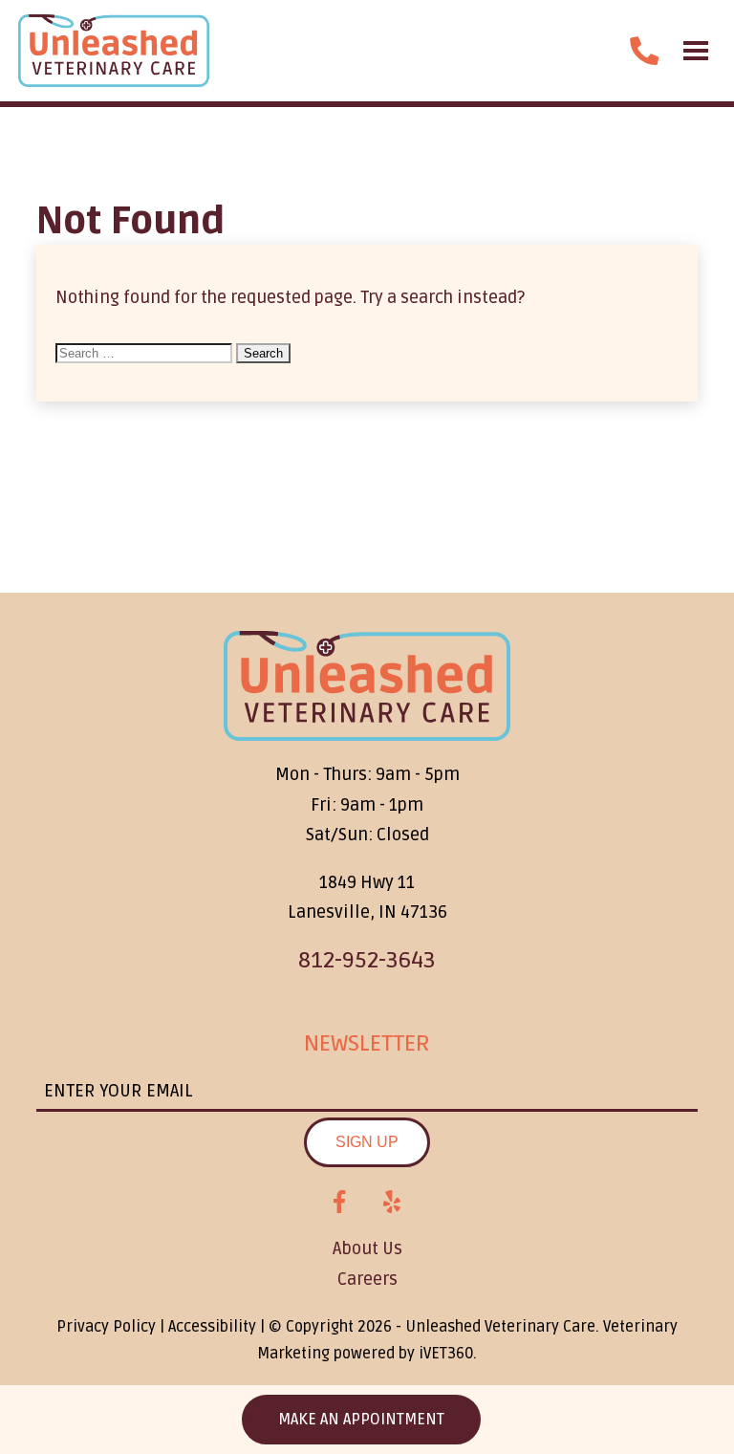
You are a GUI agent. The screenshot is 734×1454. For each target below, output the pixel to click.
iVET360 (446, 1353)
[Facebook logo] (339, 1202)
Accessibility (212, 1326)
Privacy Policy (106, 1326)
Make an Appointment (361, 1419)
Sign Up (367, 1142)
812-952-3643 (367, 960)
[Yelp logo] (391, 1202)
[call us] (644, 50)
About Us (367, 1248)
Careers (367, 1279)
